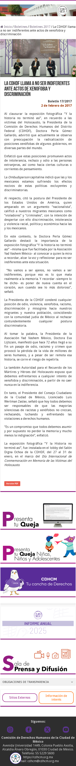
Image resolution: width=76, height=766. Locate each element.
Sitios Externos (19, 697)
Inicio (7, 27)
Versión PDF (12, 484)
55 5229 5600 (44, 753)
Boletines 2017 (40, 27)
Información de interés (56, 697)
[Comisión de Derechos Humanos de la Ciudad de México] (38, 9)
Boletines (20, 27)
